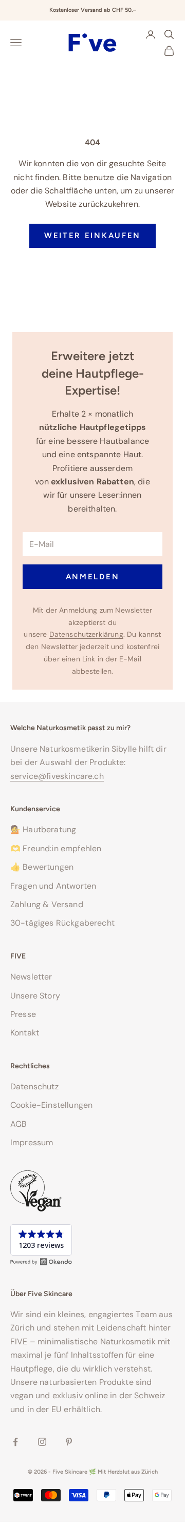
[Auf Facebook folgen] (15, 1442)
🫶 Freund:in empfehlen (55, 848)
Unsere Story (35, 995)
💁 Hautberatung (43, 829)
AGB (18, 1124)
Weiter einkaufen (92, 235)
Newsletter (31, 976)
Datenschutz (34, 1086)
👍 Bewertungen (41, 867)
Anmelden (93, 576)
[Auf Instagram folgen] (42, 1442)
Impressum (31, 1142)
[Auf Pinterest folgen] (69, 1442)
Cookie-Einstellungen (51, 1105)
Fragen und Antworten (53, 885)
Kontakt (24, 1032)
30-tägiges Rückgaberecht (62, 922)
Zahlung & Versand (46, 904)
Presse (23, 1014)
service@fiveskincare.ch (57, 776)
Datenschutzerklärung (86, 634)
